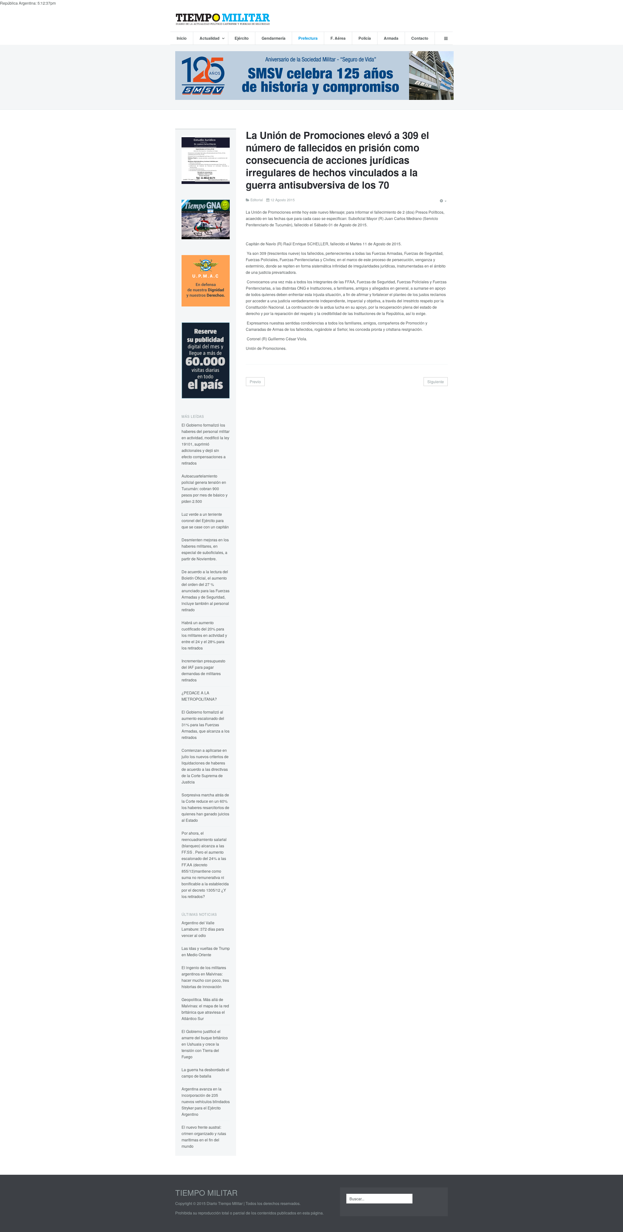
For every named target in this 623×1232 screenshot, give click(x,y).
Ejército (242, 38)
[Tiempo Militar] (222, 19)
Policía (364, 38)
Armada (391, 38)
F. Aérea (338, 38)
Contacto (419, 38)
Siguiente (435, 381)
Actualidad (210, 38)
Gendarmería (273, 38)
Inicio (182, 38)
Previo (255, 381)
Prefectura (308, 38)
